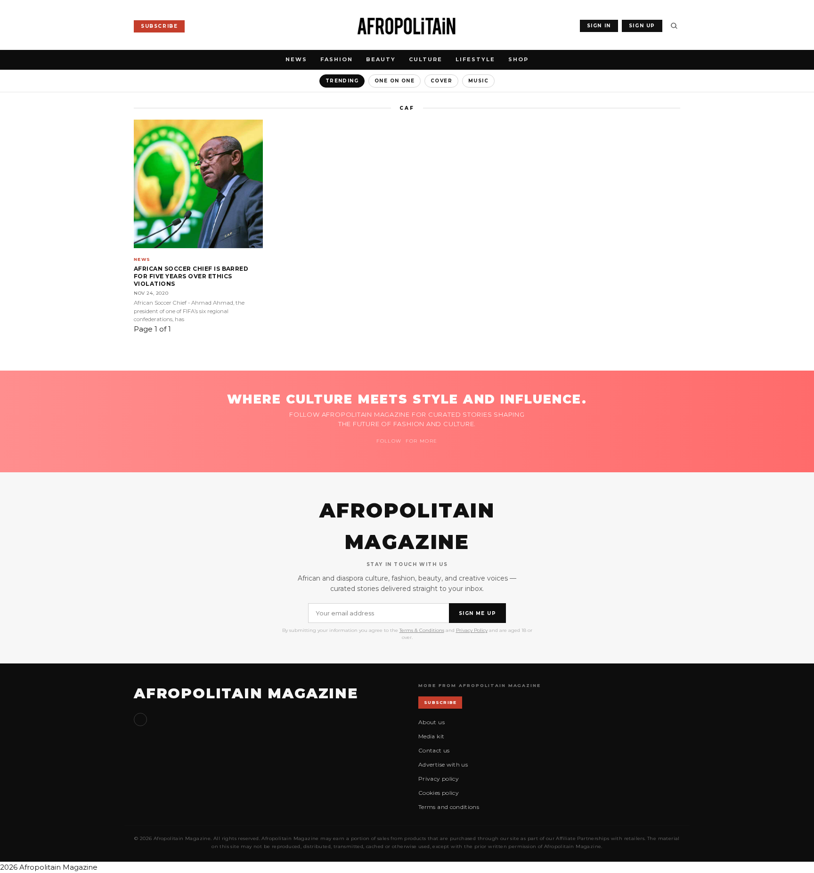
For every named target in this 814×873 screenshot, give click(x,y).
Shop (518, 59)
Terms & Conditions (421, 630)
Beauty (381, 59)
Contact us (434, 750)
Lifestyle (475, 59)
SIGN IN (599, 26)
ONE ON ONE (394, 81)
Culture (425, 59)
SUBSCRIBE (159, 26)
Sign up (140, 719)
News (296, 59)
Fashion (336, 59)
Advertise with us (443, 764)
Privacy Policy (472, 630)
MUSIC (478, 81)
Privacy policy (438, 778)
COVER (441, 81)
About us (431, 722)
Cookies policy (438, 792)
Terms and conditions (448, 806)
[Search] (674, 26)
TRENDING (342, 81)
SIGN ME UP (477, 613)
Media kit (431, 736)
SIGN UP (642, 26)
